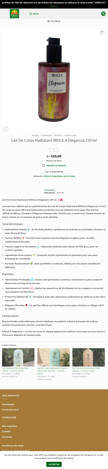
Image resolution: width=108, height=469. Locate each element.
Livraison (7, 436)
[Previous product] (56, 150)
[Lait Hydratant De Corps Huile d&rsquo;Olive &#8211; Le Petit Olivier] (18, 357)
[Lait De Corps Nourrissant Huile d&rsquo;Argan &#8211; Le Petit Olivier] (88, 357)
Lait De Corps (70, 135)
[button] (34, 13)
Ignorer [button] (54, 6)
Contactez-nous (10, 409)
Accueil (35, 135)
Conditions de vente (13, 445)
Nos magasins (9, 425)
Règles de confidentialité (15, 450)
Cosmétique (46, 135)
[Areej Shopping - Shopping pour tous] (14, 14)
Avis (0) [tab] (60, 192)
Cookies (6, 431)
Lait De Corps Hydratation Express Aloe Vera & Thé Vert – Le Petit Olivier (52, 371)
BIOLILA (58, 135)
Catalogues (8, 404)
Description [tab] (49, 192)
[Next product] (51, 150)
